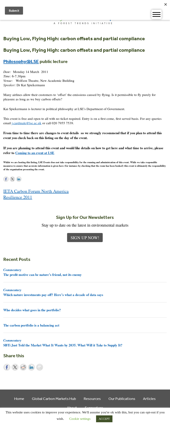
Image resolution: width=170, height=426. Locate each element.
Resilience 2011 (17, 197)
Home (19, 398)
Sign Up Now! (85, 237)
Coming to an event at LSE (34, 152)
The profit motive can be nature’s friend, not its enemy (42, 272)
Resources (92, 398)
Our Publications (121, 398)
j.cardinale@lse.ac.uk (26, 123)
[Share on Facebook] (6, 367)
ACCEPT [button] (104, 418)
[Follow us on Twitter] (12, 179)
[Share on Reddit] (23, 367)
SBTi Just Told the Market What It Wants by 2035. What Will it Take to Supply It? (62, 343)
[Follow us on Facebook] (6, 179)
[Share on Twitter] (15, 367)
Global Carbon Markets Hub (54, 398)
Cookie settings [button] (80, 418)
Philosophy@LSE (21, 61)
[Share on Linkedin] (31, 367)
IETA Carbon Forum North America (36, 191)
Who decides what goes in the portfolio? (32, 310)
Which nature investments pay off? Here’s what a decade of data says (53, 292)
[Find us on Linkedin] (18, 179)
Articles (149, 398)
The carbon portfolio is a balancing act (31, 325)
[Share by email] (39, 367)
